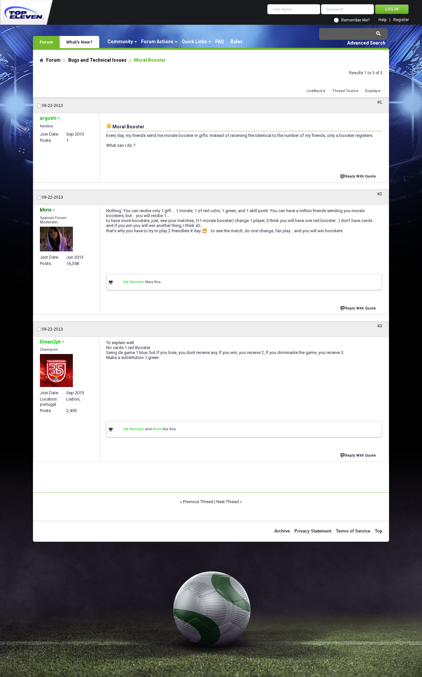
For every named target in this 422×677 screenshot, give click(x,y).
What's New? (79, 42)
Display (371, 91)
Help (382, 20)
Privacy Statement (312, 531)
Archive (282, 531)
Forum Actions (157, 41)
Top (378, 531)
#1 (379, 102)
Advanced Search (366, 43)
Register (401, 20)
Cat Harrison (133, 282)
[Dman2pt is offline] (56, 370)
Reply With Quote (360, 176)
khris (157, 429)
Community (120, 41)
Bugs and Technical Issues (97, 60)
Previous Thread (198, 501)
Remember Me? (355, 20)
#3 (379, 326)
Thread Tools (343, 91)
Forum (46, 42)
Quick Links (194, 41)
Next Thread (227, 501)
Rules (236, 41)
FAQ (219, 41)
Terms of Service (353, 531)
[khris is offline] (56, 239)
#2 (379, 194)
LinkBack (314, 91)
